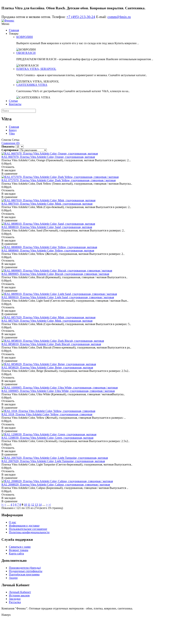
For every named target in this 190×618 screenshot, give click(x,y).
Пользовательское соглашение (28, 529)
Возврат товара (18, 550)
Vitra (12, 133)
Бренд (13, 130)
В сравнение (9, 173)
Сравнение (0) (10, 143)
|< (2, 504)
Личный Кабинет (20, 592)
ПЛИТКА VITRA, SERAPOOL (36, 68)
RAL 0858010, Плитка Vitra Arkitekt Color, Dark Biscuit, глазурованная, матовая (51, 344)
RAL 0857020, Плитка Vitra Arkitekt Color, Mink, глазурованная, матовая (46, 320)
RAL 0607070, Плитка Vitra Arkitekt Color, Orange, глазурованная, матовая (48, 156)
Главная (14, 30)
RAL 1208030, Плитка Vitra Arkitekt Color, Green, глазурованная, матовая (47, 437)
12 (32, 504)
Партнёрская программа (24, 574)
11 (29, 504)
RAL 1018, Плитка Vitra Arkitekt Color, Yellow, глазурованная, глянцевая (46, 414)
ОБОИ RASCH (26, 52)
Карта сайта (16, 553)
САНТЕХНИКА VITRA (31, 84)
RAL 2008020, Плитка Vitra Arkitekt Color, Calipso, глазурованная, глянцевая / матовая (55, 484)
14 (40, 504)
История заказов (19, 595)
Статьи (13, 100)
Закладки (15, 598)
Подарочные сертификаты (25, 571)
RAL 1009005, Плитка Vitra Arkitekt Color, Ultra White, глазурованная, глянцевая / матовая (58, 390)
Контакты (15, 104)
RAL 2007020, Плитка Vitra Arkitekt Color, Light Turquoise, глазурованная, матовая (53, 461)
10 (25, 504)
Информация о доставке (24, 525)
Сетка (15, 139)
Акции (13, 577)
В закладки (8, 170)
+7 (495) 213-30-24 (80, 17)
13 (36, 504)
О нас (12, 522)
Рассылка (15, 602)
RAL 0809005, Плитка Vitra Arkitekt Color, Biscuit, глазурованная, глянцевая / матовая (55, 273)
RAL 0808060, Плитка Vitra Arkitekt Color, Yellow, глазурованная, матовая (47, 250)
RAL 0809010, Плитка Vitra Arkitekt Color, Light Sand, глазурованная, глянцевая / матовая (57, 297)
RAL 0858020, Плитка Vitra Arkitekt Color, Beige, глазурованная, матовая (47, 367)
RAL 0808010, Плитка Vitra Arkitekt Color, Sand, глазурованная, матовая (46, 227)
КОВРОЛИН (24, 36)
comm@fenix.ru (119, 17)
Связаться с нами (20, 546)
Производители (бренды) (25, 567)
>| (49, 504)
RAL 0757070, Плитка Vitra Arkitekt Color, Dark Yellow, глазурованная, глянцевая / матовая (58, 180)
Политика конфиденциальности (29, 532)
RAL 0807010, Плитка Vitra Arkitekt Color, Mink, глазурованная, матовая (46, 203)
